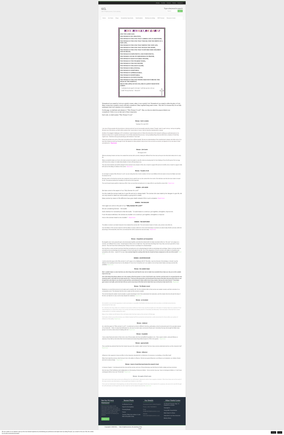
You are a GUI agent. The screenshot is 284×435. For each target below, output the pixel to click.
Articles (158, 3)
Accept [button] (279, 432)
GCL (103, 8)
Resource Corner (171, 18)
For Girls (163, 3)
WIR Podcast (160, 18)
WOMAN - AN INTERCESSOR (142, 258)
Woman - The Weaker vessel (142, 286)
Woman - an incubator (142, 300)
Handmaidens (139, 18)
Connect (169, 3)
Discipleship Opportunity (127, 18)
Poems (174, 3)
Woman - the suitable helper (142, 268)
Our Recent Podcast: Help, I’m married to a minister (171, 404)
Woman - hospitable (142, 334)
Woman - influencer (142, 352)
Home (104, 18)
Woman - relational (142, 323)
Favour (124, 412)
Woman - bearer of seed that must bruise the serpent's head (142, 364)
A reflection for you (127, 404)
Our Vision (110, 18)
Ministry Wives (167, 418)
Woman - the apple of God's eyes (142, 376)
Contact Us (180, 3)
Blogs (117, 18)
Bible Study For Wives (169, 413)
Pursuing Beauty (126, 409)
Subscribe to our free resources (172, 415)
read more (148, 385)
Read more (130, 166)
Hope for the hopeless (128, 407)
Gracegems (167, 408)
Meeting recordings (150, 18)
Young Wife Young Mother (170, 410)
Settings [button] (273, 432)
